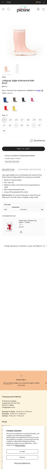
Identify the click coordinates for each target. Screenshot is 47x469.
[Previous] (3, 2)
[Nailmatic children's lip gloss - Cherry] (9, 227)
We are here (7, 383)
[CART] (43, 9)
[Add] (21, 232)
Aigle (4, 77)
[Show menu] (3, 9)
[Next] (44, 2)
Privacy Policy (20, 445)
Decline (22, 457)
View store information (12, 161)
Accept (22, 451)
